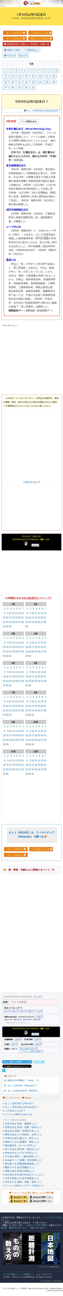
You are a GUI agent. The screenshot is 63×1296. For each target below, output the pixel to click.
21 (22, 617)
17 (10, 617)
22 (4, 622)
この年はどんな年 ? (14, 1110)
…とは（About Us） (43, 1274)
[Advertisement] (31, 358)
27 (19, 622)
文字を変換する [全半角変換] (21, 1178)
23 (7, 622)
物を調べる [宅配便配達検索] (21, 1163)
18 (13, 617)
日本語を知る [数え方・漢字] (21, 1138)
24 (10, 622)
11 (13, 613)
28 (22, 622)
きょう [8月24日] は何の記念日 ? (21, 1107)
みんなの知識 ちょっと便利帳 (15, 1274)
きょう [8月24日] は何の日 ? (18, 1103)
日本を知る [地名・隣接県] (20, 1123)
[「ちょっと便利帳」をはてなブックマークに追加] (4, 1071)
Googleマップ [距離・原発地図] (22, 1160)
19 (16, 617)
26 (16, 622)
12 (16, 613)
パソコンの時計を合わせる (18, 1114)
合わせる (37, 997)
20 (19, 617)
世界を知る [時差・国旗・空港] (22, 1127)
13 (19, 613)
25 (13, 622)
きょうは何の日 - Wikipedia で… (22, 1085)
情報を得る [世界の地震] (19, 1171)
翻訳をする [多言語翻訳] (19, 1167)
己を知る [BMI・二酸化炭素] (21, 1156)
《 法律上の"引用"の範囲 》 (36, 1225)
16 (7, 617)
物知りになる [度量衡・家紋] (21, 1141)
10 (10, 613)
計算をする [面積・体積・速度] (22, 1182)
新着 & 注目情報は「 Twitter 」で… (23, 1080)
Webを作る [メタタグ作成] (20, 1152)
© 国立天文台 (30, 482)
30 (7, 626)
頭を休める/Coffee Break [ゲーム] (23, 1174)
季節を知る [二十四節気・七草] (22, 1134)
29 (4, 626)
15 (4, 617)
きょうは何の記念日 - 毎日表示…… (24, 1090)
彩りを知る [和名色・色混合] (21, 1149)
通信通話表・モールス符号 (20, 1145)
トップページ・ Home (18, 1097)
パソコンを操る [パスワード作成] (23, 1185)
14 (22, 613)
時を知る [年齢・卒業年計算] (21, 1131)
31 (10, 626)
